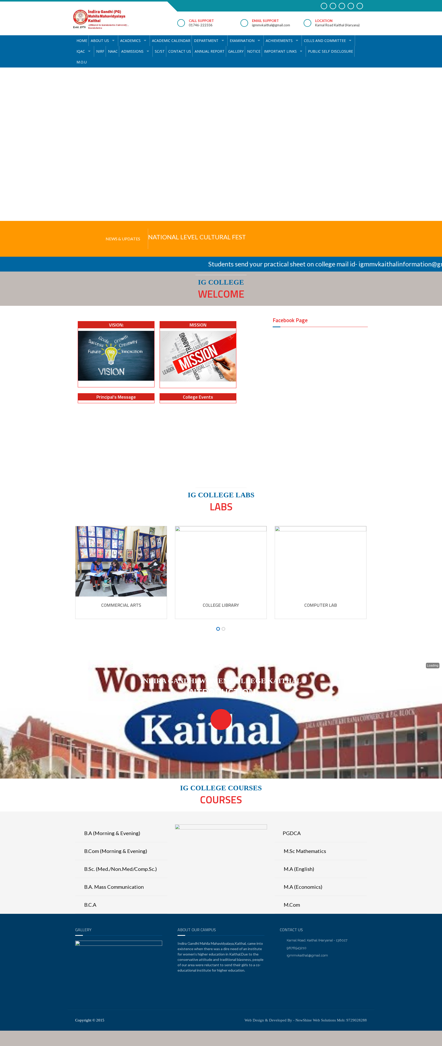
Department (206, 40)
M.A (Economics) (302, 887)
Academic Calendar (171, 40)
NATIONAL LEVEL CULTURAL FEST (197, 237)
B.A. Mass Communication (113, 887)
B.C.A (89, 905)
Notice (253, 51)
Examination (242, 40)
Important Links (280, 51)
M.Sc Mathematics (304, 851)
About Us (100, 40)
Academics (130, 40)
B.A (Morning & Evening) (111, 833)
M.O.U (81, 62)
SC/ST (160, 51)
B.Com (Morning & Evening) (115, 851)
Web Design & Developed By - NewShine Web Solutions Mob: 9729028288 (306, 1020)
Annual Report (210, 51)
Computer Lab (320, 605)
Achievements (279, 40)
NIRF (100, 51)
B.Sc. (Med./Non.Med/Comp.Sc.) (120, 869)
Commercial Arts (121, 605)
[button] (218, 629)
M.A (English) (298, 869)
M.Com (291, 905)
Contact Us (179, 51)
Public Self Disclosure (330, 51)
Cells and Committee (325, 40)
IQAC (80, 51)
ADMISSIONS (132, 51)
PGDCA (292, 833)
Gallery (236, 51)
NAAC (113, 51)
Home (81, 40)
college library (221, 605)
